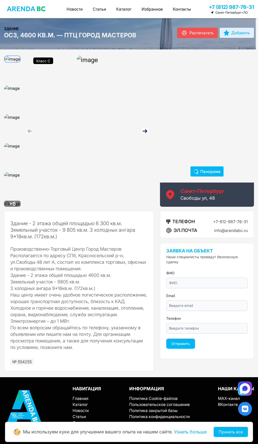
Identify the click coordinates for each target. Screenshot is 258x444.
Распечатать (201, 32)
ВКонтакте (228, 404)
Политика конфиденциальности (159, 416)
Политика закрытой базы (153, 410)
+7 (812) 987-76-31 (231, 7)
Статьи (99, 9)
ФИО (170, 273)
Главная (80, 398)
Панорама (210, 171)
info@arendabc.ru (231, 230)
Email (170, 295)
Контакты (182, 9)
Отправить (180, 343)
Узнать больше (190, 431)
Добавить (240, 32)
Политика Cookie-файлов (153, 398)
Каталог (124, 9)
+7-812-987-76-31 (230, 221)
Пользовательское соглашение (159, 404)
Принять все (231, 431)
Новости (75, 9)
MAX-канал (229, 398)
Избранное (152, 9)
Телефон (173, 318)
